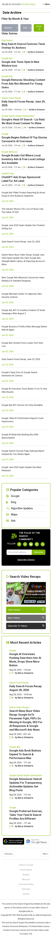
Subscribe (38, 552)
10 (25, 127)
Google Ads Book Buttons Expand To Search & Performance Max (25, 754)
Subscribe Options (26, 559)
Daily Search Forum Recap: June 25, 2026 (21, 359)
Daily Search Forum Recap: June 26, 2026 (21, 241)
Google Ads (7, 58)
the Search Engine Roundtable (27, 904)
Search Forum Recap (11, 98)
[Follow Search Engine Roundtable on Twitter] (25, 544)
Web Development (43, 915)
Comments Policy (26, 884)
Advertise (26, 889)
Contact (26, 894)
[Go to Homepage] (18, 4)
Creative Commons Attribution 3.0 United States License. (26, 926)
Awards (26, 875)
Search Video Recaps (19, 707)
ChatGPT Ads (8, 173)
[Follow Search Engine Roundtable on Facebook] (19, 544)
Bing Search (7, 40)
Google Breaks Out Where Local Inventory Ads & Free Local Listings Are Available (23, 159)
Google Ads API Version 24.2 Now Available (22, 405)
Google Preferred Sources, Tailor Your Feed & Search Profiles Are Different (25, 815)
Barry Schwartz (37, 52)
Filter (39, 26)
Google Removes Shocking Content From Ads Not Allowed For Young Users (23, 83)
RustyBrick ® (26, 915)
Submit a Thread (26, 865)
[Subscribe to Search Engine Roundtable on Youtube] (37, 544)
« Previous (8, 854)
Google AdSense (9, 152)
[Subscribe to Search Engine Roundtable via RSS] (43, 544)
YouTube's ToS (26, 934)
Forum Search (26, 870)
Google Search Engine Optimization (18, 116)
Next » (45, 854)
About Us (26, 879)
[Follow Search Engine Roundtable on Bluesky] (31, 544)
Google (5, 134)
